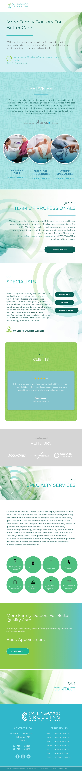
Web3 (65, 768)
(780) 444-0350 (23, 746)
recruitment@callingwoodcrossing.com (33, 236)
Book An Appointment (16, 63)
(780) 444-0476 (23, 749)
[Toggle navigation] (71, 6)
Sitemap (53, 768)
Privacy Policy (44, 768)
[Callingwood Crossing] (14, 6)
